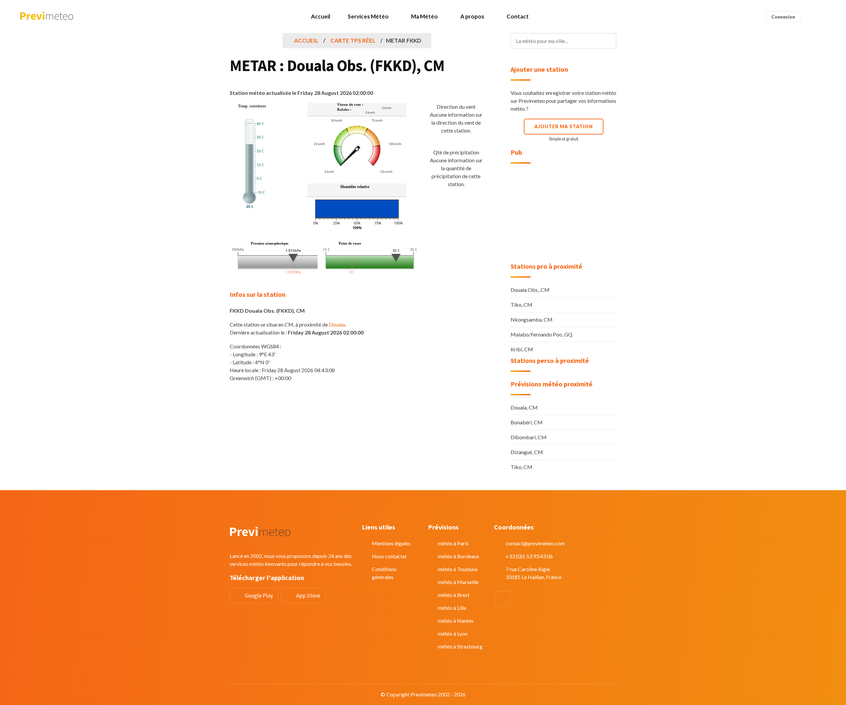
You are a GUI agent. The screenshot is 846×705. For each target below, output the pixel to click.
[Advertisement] (563, 213)
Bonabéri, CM (527, 422)
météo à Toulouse (458, 569)
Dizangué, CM (527, 452)
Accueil (320, 16)
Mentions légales (391, 543)
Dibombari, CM (529, 437)
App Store (308, 595)
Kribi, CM (522, 349)
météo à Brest (454, 595)
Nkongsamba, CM (532, 319)
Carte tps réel (352, 40)
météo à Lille (452, 608)
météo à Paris (453, 543)
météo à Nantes (456, 620)
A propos (472, 16)
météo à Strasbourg (460, 646)
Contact (518, 16)
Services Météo (368, 16)
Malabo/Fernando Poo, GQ (541, 334)
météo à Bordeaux (458, 556)
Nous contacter (389, 556)
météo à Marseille (458, 582)
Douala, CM (524, 407)
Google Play (259, 595)
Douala (337, 324)
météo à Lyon (453, 633)
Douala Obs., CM (530, 290)
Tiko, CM (521, 304)
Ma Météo (424, 16)
